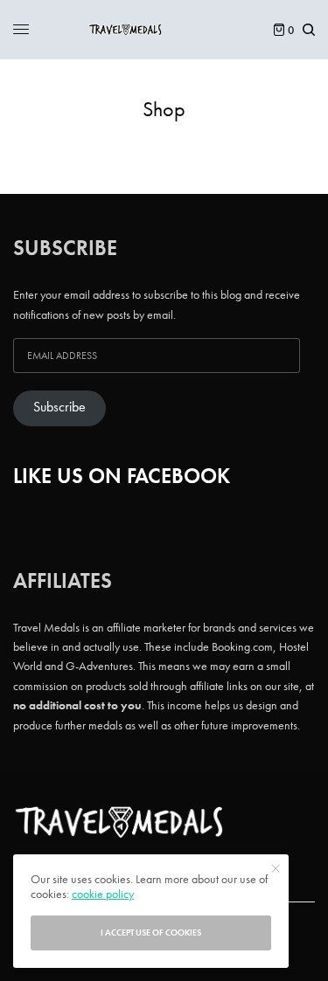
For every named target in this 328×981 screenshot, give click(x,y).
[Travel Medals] (164, 29)
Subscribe (59, 407)
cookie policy (103, 894)
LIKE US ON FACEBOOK (121, 475)
